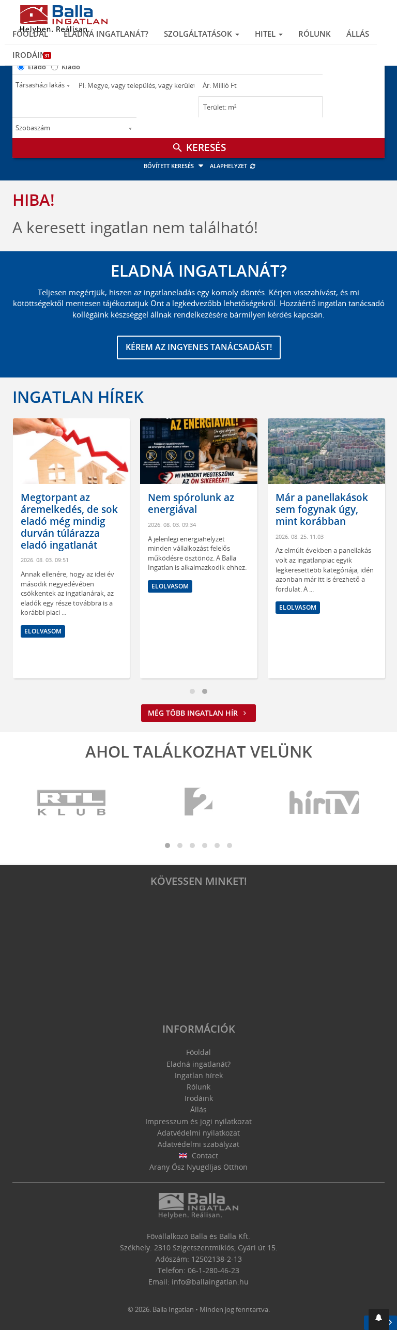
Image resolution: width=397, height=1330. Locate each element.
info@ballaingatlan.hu (210, 1282)
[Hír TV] (325, 803)
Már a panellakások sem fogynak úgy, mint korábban (322, 509)
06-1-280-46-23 (213, 1270)
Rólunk (314, 33)
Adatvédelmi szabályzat (198, 1144)
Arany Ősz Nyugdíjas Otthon (198, 1167)
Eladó (37, 66)
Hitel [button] (266, 33)
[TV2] (198, 803)
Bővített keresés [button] (169, 166)
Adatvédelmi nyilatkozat (198, 1133)
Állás (357, 33)
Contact (204, 1155)
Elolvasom (43, 631)
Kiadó (71, 66)
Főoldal (30, 33)
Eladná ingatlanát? (106, 33)
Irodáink (31, 55)
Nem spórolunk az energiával (191, 503)
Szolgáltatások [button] (199, 33)
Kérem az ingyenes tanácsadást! (199, 347)
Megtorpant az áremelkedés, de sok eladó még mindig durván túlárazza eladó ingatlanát (69, 521)
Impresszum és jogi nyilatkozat (198, 1121)
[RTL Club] (71, 803)
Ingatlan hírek (78, 396)
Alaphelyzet (229, 166)
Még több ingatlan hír (194, 713)
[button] (379, 1319)
